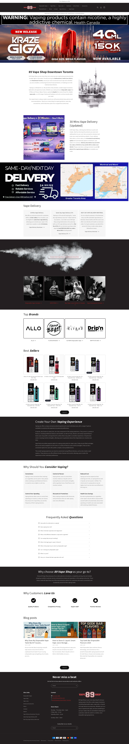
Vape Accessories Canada (94, 303)
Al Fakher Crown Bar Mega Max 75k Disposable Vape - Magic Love (95, 405)
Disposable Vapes (27, 696)
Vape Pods (25, 698)
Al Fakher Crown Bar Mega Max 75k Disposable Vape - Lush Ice (74, 405)
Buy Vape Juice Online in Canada (75, 303)
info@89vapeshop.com (58, 698)
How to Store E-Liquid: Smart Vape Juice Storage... (63, 641)
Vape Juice (26, 701)
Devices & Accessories (28, 703)
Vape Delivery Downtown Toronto (31, 714)
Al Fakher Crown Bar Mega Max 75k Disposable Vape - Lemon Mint (54, 405)
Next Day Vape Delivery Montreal (31, 719)
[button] (44, 5)
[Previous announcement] (24, 1)
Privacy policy (50, 740)
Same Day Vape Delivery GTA (30, 717)
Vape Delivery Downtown (36, 227)
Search (25, 711)
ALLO (32, 340)
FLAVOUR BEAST (53, 340)
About (24, 706)
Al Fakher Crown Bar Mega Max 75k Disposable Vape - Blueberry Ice (74, 377)
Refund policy (43, 740)
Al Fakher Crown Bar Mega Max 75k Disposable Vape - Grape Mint (95, 377)
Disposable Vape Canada (32, 303)
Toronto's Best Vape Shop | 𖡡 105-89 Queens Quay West (64, 257)
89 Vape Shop (29, 740)
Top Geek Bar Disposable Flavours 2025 (90, 641)
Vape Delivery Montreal (91, 231)
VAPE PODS (53, 303)
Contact (25, 709)
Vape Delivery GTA (63, 233)
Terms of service (58, 740)
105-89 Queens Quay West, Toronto (61, 700)
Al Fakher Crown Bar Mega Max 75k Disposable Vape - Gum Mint (33, 405)
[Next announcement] (105, 1)
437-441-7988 (56, 696)
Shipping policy (65, 740)
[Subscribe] (76, 685)
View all (64, 412)
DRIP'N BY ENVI (94, 340)
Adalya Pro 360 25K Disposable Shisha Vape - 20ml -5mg (33, 377)
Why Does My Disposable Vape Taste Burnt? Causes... (37, 641)
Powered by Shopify (36, 740)
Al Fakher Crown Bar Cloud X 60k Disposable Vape (54, 377)
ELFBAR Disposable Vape (74, 340)
